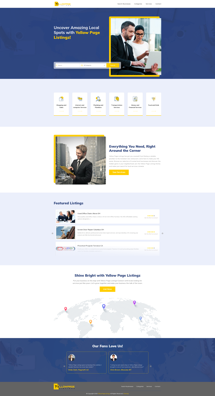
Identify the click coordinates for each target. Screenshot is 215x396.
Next (162, 233)
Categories (138, 4)
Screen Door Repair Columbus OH (91, 213)
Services (149, 4)
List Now (107, 289)
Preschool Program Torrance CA (90, 230)
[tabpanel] (107, 216)
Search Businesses (124, 4)
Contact (158, 4)
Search (112, 65)
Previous (52, 233)
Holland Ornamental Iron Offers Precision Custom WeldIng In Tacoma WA (106, 246)
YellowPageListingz (104, 393)
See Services (119, 172)
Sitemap (126, 393)
